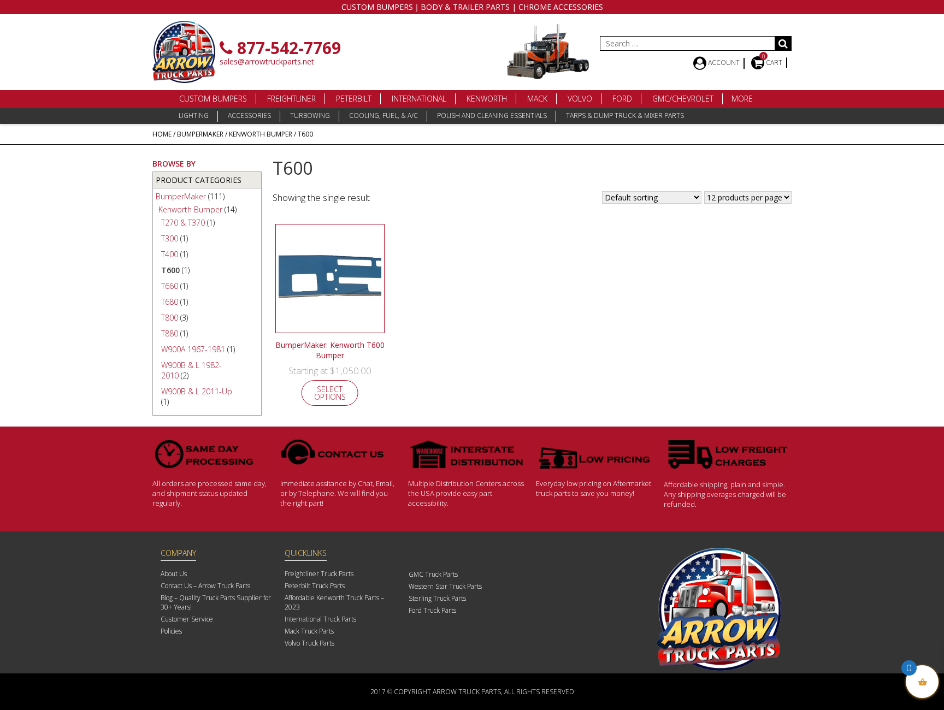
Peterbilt (353, 98)
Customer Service (187, 619)
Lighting (194, 115)
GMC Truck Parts (433, 574)
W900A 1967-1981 (193, 349)
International (419, 98)
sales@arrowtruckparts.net (267, 61)
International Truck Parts (320, 619)
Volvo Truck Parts (309, 643)
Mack (537, 98)
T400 (169, 254)
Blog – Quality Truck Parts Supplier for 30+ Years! (216, 602)
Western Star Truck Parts (445, 586)
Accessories (249, 115)
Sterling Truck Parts (437, 598)
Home (162, 134)
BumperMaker (200, 134)
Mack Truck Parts (309, 631)
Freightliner (291, 98)
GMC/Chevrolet (682, 98)
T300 (169, 238)
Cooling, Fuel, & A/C (383, 115)
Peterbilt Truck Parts (315, 585)
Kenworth (487, 98)
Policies (171, 631)
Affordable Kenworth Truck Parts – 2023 (334, 602)
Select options (330, 393)
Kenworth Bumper (260, 134)
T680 (169, 302)
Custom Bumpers (213, 98)
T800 (169, 317)
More (742, 98)
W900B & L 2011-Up (196, 391)
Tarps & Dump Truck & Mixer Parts (625, 115)
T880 (169, 333)
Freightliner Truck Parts (319, 573)
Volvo (580, 98)
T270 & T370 (183, 222)
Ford (622, 98)
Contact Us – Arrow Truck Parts (205, 585)
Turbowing (310, 115)
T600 (170, 270)
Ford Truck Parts (432, 610)
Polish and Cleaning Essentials (492, 115)
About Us (174, 573)
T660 (169, 286)
